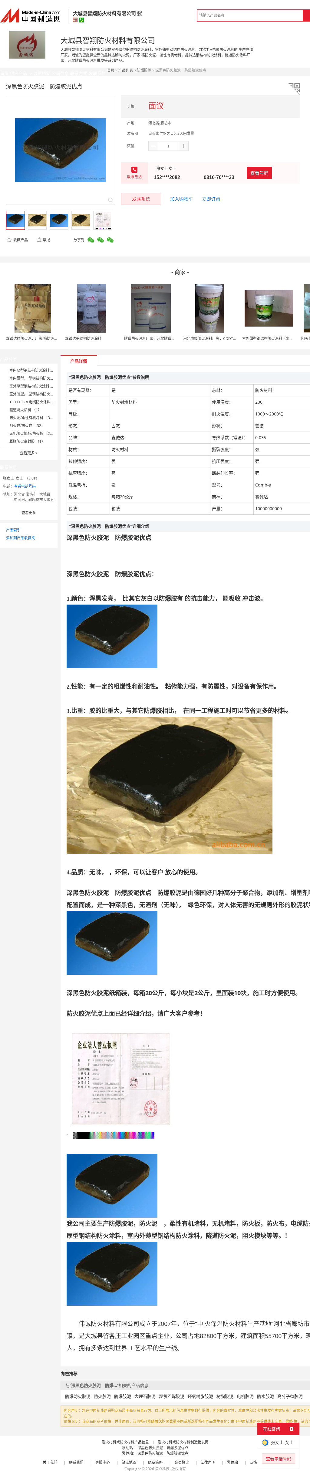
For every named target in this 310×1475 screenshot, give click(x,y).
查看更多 (29, 453)
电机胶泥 (245, 1396)
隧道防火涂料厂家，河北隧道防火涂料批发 (158, 338)
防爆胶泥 (144, 70)
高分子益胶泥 (290, 1396)
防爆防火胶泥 (78, 1396)
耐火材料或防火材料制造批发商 (183, 1442)
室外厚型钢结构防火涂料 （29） (35, 386)
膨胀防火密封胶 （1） (27, 441)
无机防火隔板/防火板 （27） (32, 433)
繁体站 (232, 1462)
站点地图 (129, 1462)
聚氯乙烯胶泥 (171, 1396)
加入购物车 (181, 199)
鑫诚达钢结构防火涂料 (83, 338)
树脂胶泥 (224, 1396)
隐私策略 (155, 1462)
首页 (110, 70)
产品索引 (13, 530)
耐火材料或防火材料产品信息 (125, 1442)
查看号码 (259, 173)
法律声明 (208, 1462)
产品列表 (125, 70)
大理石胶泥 (145, 1396)
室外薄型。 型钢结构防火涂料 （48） (39, 394)
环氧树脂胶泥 (200, 1396)
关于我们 (50, 1462)
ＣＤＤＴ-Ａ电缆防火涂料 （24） (36, 402)
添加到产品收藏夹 (20, 538)
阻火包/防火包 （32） (27, 425)
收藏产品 (20, 239)
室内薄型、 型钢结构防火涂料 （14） (39, 378)
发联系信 (141, 199)
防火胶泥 (102, 1396)
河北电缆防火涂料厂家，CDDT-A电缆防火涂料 (221, 338)
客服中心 (102, 1462)
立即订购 (211, 199)
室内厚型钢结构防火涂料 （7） (34, 370)
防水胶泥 (265, 1396)
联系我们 (76, 1462)
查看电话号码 (25, 486)
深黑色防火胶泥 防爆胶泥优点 (162, 1447)
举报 (46, 239)
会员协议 (181, 1462)
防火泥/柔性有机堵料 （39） (32, 417)
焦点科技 (162, 1468)
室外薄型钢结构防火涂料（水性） (269, 338)
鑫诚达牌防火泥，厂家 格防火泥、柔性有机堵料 (44, 338)
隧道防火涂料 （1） (25, 409)
